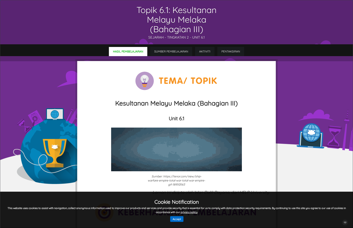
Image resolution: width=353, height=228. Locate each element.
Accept (177, 219)
